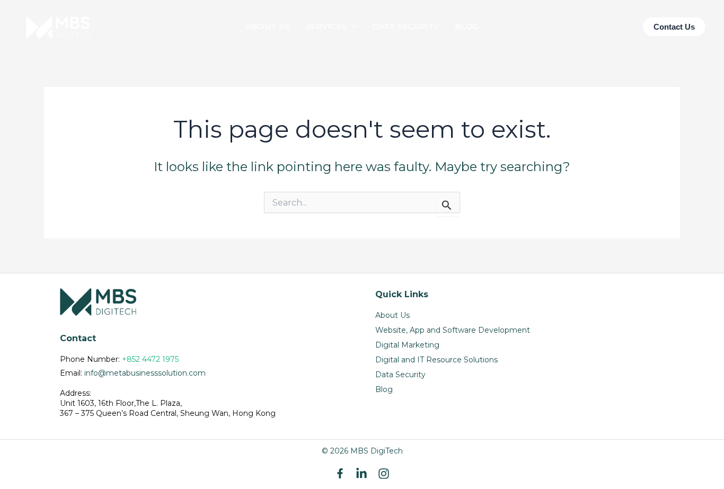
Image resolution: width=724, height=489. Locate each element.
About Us (392, 315)
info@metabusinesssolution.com (145, 373)
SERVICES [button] (326, 26)
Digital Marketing (407, 345)
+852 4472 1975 (150, 359)
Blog (384, 389)
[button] (351, 26)
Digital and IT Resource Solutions (436, 359)
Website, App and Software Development (452, 330)
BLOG (467, 26)
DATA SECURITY (405, 26)
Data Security (400, 374)
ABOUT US (267, 26)
